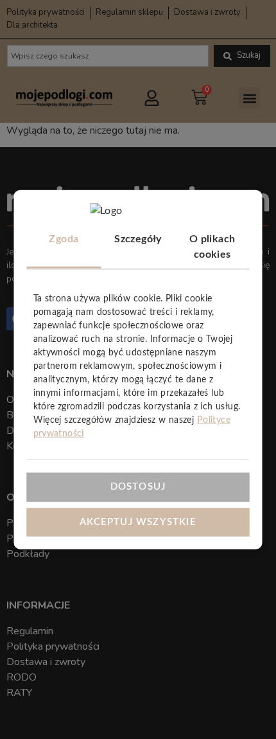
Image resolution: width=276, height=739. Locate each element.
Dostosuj (138, 487)
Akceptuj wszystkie (138, 521)
